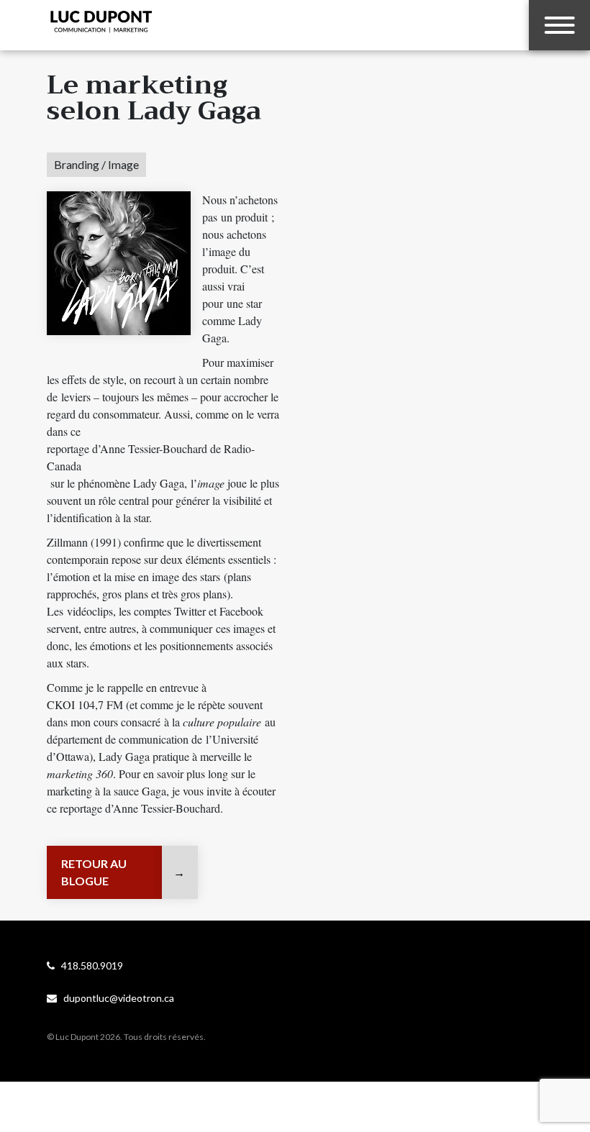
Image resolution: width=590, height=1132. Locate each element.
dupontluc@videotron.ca (115, 998)
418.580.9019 (89, 965)
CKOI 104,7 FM (85, 704)
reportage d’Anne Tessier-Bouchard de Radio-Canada (151, 457)
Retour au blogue (94, 872)
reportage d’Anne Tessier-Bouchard (140, 808)
